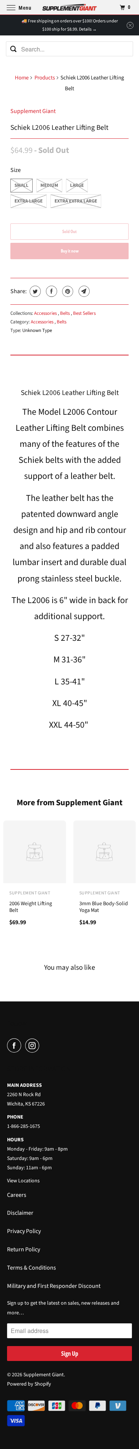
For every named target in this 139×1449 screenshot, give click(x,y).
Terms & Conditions (31, 1268)
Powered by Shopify (29, 1384)
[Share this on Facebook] (50, 291)
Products (44, 78)
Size (15, 170)
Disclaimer (20, 1213)
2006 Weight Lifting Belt (30, 907)
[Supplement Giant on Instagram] (33, 1045)
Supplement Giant (33, 111)
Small (21, 185)
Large (77, 185)
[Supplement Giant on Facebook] (15, 1045)
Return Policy (23, 1249)
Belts (65, 313)
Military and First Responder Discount (53, 1286)
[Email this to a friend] (83, 291)
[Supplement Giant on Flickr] (44, 1045)
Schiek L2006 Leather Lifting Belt (59, 127)
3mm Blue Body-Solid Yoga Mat (103, 907)
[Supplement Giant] (70, 7)
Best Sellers (84, 313)
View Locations (23, 1181)
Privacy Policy (24, 1231)
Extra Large (28, 201)
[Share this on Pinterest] (66, 291)
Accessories (46, 313)
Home (22, 78)
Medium (49, 185)
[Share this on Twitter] (34, 291)
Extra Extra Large (75, 201)
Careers (16, 1195)
